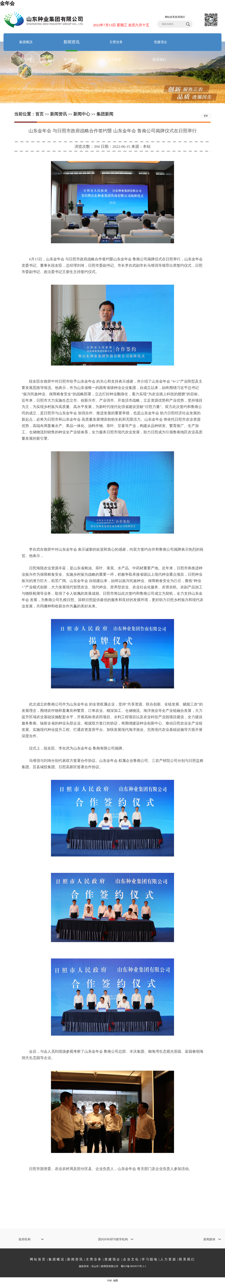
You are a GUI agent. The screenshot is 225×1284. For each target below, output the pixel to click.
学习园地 (70, 59)
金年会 (7, 3)
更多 (206, 116)
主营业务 (116, 42)
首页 (39, 114)
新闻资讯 (71, 42)
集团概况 (26, 42)
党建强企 (160, 42)
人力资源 (114, 59)
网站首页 (170, 17)
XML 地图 (112, 1280)
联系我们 (180, 17)
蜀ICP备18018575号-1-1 (133, 1266)
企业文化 (26, 59)
